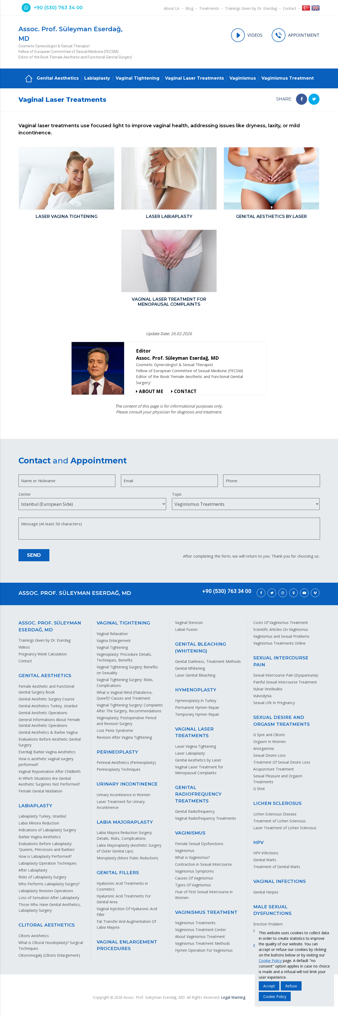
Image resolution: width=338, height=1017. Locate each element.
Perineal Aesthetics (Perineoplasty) (126, 762)
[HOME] (29, 78)
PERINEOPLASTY (117, 752)
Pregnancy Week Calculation (42, 653)
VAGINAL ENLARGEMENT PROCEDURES (127, 945)
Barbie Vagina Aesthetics (39, 836)
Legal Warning (233, 997)
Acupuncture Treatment (273, 769)
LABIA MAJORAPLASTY (125, 822)
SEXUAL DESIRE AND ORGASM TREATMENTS (281, 721)
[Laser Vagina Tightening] (66, 179)
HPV (258, 842)
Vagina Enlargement (114, 640)
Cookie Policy (270, 960)
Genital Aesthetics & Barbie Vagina (48, 732)
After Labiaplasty (32, 870)
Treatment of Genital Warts (276, 866)
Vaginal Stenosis (189, 622)
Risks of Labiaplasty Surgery (42, 876)
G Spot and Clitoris (269, 734)
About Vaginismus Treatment (200, 936)
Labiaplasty (97, 78)
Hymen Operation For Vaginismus (204, 950)
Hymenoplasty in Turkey (195, 700)
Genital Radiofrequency (195, 811)
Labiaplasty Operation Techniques (47, 863)
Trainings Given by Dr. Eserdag (251, 8)
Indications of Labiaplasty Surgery (47, 829)
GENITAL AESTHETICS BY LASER (271, 216)
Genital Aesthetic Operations (42, 712)
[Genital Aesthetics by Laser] (271, 179)
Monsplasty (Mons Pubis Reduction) (127, 857)
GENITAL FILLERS (118, 872)
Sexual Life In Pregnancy (274, 702)
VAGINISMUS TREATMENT (206, 912)
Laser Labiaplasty (190, 753)
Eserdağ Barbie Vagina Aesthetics (47, 751)
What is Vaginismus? (192, 857)
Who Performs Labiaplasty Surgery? (48, 883)
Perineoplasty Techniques (118, 769)
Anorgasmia (263, 748)
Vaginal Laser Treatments (194, 78)
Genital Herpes (265, 892)
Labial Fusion (186, 629)
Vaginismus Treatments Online (279, 643)
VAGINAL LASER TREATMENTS (194, 732)
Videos (24, 647)
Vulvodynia (262, 695)
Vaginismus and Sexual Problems (281, 636)
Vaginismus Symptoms (194, 871)
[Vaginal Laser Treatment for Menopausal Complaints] (169, 262)
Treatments (209, 8)
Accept (269, 985)
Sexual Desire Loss (269, 755)
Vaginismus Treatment (287, 78)
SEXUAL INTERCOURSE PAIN (280, 661)
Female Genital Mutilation (40, 790)
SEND (34, 555)
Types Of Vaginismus (193, 884)
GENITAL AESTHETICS (44, 675)
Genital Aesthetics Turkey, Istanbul (47, 705)
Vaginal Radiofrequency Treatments (205, 818)
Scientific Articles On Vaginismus (280, 629)
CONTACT (185, 391)
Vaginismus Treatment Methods (202, 943)
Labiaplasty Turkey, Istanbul (42, 816)
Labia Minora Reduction (38, 823)
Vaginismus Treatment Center (200, 929)
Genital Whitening (190, 668)
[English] (316, 8)
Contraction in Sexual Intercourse (203, 864)
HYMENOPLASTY (195, 689)
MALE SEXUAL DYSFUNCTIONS (272, 910)
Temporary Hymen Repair (197, 714)
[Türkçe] (306, 8)
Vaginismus (242, 78)
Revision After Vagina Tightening (124, 737)
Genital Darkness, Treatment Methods (208, 661)
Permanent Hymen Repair (197, 707)
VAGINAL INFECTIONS (279, 881)
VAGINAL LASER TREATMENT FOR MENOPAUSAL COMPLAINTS (169, 302)
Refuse (291, 985)
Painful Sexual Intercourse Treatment (285, 682)
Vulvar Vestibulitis (268, 688)
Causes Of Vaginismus (194, 878)
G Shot (259, 788)
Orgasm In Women (269, 741)
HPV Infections (265, 852)
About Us (172, 8)
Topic (177, 494)
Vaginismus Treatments (195, 922)
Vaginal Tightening (137, 78)
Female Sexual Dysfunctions (199, 843)
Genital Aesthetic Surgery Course (46, 698)
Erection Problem (268, 924)
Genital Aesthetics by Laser (198, 760)
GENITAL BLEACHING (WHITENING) (200, 647)
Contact (289, 8)
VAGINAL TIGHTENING (123, 623)
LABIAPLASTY (35, 805)
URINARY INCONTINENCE (127, 784)
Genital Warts (264, 859)
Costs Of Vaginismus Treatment (280, 622)
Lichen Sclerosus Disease (275, 814)
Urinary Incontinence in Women (123, 794)
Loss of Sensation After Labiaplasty (48, 897)
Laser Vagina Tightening (195, 746)
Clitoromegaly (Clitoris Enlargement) (49, 955)
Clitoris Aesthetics (33, 935)
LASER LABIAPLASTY (169, 216)
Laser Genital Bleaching (195, 675)
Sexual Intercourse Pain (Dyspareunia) (285, 675)
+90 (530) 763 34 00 (58, 7)
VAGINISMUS (190, 833)
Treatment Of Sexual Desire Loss (281, 762)
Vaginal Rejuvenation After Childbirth (49, 771)
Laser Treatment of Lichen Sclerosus (284, 827)
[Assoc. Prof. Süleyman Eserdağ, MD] (100, 368)
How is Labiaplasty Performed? (45, 856)
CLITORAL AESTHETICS (46, 925)
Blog (189, 8)
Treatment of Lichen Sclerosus (279, 820)
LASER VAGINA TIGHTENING (66, 216)
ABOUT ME (151, 391)
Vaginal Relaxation (112, 633)
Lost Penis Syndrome (115, 730)
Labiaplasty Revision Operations (45, 890)
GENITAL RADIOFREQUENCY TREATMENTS (198, 794)
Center (24, 494)
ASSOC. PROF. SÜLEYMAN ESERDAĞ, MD (74, 593)
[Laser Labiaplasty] (169, 179)
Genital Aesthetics (58, 78)
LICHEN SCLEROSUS (277, 803)
